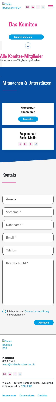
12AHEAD (26, 386)
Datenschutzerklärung (36, 311)
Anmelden (28, 119)
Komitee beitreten (23, 37)
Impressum (9, 395)
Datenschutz (26, 395)
